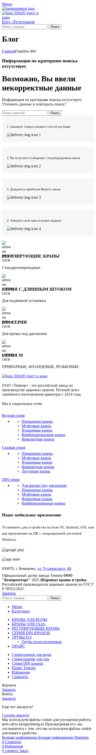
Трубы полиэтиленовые (42, 642)
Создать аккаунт (15, 715)
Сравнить (20, 677)
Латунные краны (36, 471)
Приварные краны (37, 421)
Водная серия (13, 415)
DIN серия (10, 479)
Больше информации (37, 737)
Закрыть (9, 593)
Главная (8, 51)
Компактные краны (38, 439)
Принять (81, 737)
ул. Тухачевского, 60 (54, 568)
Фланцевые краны (37, 430)
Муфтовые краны (36, 426)
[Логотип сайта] (18, 8)
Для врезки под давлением (44, 485)
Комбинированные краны (43, 435)
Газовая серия (13, 447)
